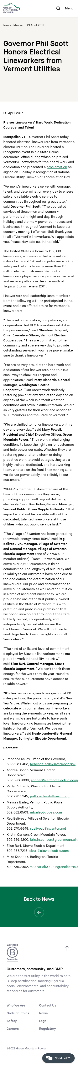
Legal (43, 1021)
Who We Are (16, 1006)
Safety (12, 1021)
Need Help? (62, 1058)
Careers (13, 1029)
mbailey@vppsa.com (46, 813)
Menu (69, 8)
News (43, 1013)
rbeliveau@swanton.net (48, 829)
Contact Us (47, 1006)
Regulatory (47, 1029)
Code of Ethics (18, 1013)
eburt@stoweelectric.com (49, 851)
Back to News (39, 899)
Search (58, 8)
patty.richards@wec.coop (49, 796)
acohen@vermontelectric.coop (54, 780)
